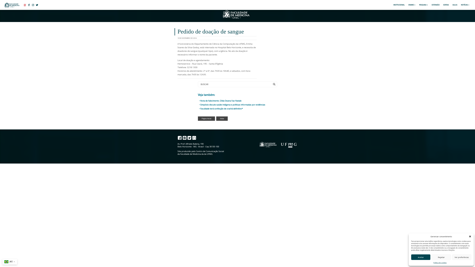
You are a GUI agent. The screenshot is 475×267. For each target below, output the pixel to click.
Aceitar (421, 257)
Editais (446, 5)
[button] (470, 236)
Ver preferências (462, 257)
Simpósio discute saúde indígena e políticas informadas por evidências (232, 104)
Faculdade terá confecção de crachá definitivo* (221, 108)
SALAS (454, 5)
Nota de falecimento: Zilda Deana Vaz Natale (220, 100)
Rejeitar (441, 257)
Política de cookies (440, 263)
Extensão (436, 5)
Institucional (399, 5)
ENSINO (411, 5)
